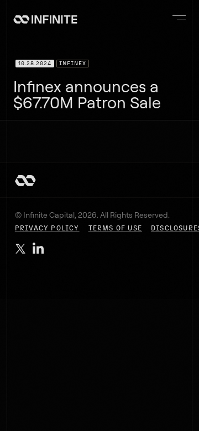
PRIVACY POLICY (47, 228)
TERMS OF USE (115, 228)
